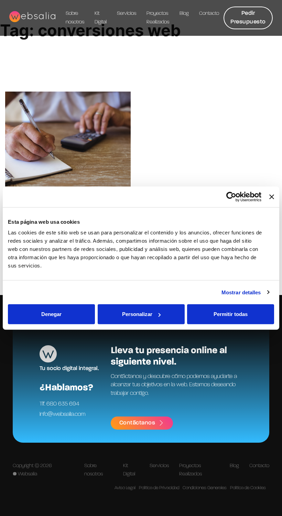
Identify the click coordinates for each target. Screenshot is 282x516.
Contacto (209, 13)
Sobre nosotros (75, 17)
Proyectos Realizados (158, 17)
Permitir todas (231, 314)
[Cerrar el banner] (271, 196)
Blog (184, 13)
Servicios (126, 13)
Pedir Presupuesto (248, 17)
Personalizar (137, 314)
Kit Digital (101, 17)
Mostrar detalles (241, 292)
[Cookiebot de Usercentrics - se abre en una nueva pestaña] (231, 196)
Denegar (51, 314)
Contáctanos (137, 423)
